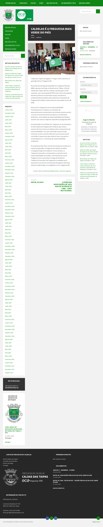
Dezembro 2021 (9, 206)
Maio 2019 (8, 309)
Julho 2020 (8, 263)
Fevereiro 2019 (9, 319)
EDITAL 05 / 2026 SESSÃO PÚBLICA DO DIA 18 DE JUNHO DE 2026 (72, 475)
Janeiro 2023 (9, 163)
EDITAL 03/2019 (37, 182)
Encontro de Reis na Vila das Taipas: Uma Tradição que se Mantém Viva (13, 68)
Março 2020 (8, 276)
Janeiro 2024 (9, 133)
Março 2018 (8, 356)
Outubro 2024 (9, 116)
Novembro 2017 (9, 369)
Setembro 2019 (9, 296)
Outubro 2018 (9, 333)
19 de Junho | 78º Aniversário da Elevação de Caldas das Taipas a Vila (13, 430)
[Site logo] (18, 21)
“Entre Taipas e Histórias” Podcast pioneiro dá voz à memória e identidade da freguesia (13, 88)
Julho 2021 (8, 223)
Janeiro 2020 (9, 283)
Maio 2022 (8, 190)
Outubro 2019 (9, 293)
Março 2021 (8, 236)
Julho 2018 (8, 343)
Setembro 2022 (9, 176)
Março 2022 (8, 196)
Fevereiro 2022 (9, 200)
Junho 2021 (8, 226)
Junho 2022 (8, 186)
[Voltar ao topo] (98, 518)
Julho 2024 (8, 120)
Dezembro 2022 (9, 166)
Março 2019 (8, 316)
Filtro (83, 97)
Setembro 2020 (9, 256)
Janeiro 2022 (9, 203)
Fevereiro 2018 (9, 359)
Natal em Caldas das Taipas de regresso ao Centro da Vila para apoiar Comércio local (14, 75)
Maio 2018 (8, 349)
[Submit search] (98, 11)
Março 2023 (8, 156)
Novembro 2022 (9, 170)
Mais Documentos (85, 54)
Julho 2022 (8, 183)
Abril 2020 (8, 273)
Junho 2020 (8, 266)
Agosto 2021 (9, 219)
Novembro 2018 (9, 329)
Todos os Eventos (85, 101)
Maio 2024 (8, 126)
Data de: (82, 82)
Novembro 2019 (9, 289)
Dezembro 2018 (9, 326)
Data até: (83, 89)
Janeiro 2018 (9, 363)
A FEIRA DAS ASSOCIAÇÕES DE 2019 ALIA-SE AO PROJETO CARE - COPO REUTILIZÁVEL (63, 186)
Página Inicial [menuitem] (96, 522)
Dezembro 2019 (9, 286)
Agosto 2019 (9, 299)
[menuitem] (11, 3)
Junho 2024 (8, 123)
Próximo (69, 180)
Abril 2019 (8, 313)
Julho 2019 (8, 303)
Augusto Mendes (89, 120)
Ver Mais (7, 442)
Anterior (34, 180)
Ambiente (46, 171)
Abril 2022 (8, 193)
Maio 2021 (8, 229)
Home (33, 37)
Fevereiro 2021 (9, 240)
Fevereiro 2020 (9, 279)
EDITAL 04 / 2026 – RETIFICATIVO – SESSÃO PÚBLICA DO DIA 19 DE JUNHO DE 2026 (75, 481)
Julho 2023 (8, 143)
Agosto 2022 (9, 180)
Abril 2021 (8, 233)
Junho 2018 (8, 346)
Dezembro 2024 (9, 113)
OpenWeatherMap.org (11, 388)
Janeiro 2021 (9, 243)
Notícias (39, 37)
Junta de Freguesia (65, 171)
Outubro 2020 (9, 253)
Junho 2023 (8, 146)
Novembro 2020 (9, 249)
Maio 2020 (8, 269)
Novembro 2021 (9, 210)
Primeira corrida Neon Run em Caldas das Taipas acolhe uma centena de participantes (14, 96)
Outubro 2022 (9, 173)
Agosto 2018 (9, 339)
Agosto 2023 (9, 140)
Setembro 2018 (9, 336)
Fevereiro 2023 (9, 160)
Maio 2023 (8, 150)
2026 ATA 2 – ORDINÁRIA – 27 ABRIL (89, 48)
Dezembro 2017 (9, 366)
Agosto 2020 (9, 259)
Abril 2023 (8, 153)
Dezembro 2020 (9, 246)
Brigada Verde (54, 171)
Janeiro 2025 (9, 110)
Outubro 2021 (9, 213)
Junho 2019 (8, 306)
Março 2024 (8, 130)
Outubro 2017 (9, 373)
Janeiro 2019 (9, 323)
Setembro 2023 (9, 136)
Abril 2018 (8, 353)
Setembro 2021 (9, 216)
